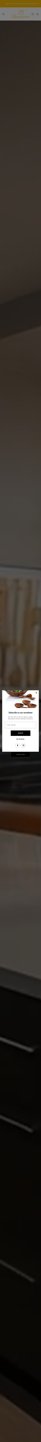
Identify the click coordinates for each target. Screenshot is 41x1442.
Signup (20, 733)
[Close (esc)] (36, 692)
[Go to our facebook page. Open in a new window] (17, 745)
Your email (11, 725)
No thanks (20, 739)
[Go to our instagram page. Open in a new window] (23, 745)
